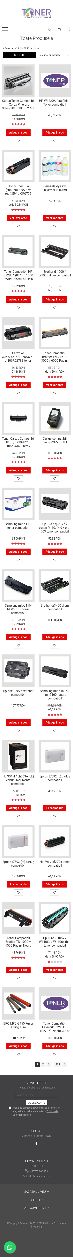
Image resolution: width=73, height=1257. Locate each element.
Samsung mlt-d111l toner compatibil (18, 526)
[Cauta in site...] (68, 29)
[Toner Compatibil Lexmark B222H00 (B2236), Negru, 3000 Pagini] (55, 1003)
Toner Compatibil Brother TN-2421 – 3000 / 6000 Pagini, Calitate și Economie (55, 356)
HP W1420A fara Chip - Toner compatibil (54, 102)
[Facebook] (36, 1143)
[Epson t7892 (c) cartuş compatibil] (55, 756)
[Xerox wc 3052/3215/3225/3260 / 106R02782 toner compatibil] (18, 333)
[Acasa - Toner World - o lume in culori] (36, 13)
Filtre (21, 55)
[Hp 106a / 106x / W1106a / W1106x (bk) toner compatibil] (55, 918)
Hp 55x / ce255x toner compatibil (18, 693)
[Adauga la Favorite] (18, 141)
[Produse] (5, 30)
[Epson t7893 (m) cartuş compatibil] (18, 841)
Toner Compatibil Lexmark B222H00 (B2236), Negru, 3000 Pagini (54, 1027)
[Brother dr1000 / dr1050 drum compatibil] (55, 251)
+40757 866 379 (39, 1171)
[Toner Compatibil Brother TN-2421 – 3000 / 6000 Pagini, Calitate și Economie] (55, 333)
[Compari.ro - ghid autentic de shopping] (36, 1241)
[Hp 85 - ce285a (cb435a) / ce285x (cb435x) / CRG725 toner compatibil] (18, 166)
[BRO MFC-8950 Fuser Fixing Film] (18, 1003)
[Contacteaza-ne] (49, 29)
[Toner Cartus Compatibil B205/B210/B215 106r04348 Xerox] (18, 418)
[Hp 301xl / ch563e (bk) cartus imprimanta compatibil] (18, 756)
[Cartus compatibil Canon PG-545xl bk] (55, 418)
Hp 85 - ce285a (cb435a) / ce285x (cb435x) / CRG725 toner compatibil (18, 189)
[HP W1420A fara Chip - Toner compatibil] (55, 80)
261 (57, 1064)
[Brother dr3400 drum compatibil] (55, 585)
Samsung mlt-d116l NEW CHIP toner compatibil (18, 609)
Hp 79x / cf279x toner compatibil (55, 863)
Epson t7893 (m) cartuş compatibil (18, 863)
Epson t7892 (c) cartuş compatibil (55, 778)
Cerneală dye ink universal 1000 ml (55, 188)
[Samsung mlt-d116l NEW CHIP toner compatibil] (18, 585)
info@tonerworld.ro (38, 1176)
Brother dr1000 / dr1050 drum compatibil (55, 273)
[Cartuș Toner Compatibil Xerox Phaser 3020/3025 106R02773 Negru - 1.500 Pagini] (18, 80)
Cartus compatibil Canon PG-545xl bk (55, 440)
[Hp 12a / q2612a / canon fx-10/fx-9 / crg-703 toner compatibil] (55, 504)
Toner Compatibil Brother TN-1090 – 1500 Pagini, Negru (18, 941)
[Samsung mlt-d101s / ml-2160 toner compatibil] (55, 670)
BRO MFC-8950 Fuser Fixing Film (18, 1025)
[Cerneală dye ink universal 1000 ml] (55, 166)
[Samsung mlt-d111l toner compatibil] (18, 504)
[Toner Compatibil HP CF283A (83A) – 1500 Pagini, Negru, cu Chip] (18, 251)
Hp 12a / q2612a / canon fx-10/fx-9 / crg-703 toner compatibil (54, 527)
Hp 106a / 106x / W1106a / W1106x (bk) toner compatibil (54, 941)
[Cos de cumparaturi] (59, 29)
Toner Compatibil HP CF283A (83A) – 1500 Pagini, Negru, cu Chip (18, 275)
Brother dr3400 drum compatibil (55, 607)
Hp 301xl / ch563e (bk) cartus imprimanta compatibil (18, 780)
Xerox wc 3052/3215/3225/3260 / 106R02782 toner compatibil (18, 356)
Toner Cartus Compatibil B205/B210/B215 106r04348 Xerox (18, 442)
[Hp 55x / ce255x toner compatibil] (18, 670)
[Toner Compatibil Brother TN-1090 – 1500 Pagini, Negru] (18, 918)
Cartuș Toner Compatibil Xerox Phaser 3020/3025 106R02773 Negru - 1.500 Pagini (18, 104)
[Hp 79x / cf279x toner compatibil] (55, 841)
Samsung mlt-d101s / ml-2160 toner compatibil (55, 694)
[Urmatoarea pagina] (64, 1064)
